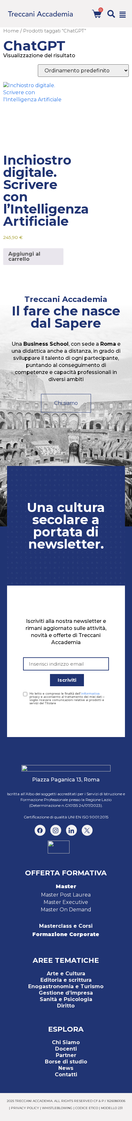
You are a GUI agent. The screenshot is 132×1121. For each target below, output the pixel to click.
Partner (66, 1055)
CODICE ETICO (86, 1108)
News (65, 1068)
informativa (90, 693)
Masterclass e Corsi (66, 926)
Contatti (66, 1074)
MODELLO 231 (112, 1108)
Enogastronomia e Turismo (65, 986)
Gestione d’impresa (66, 993)
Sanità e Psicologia (66, 999)
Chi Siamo (66, 1042)
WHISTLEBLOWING (57, 1108)
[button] (111, 13)
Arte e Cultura (66, 974)
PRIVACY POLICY (25, 1108)
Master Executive (66, 902)
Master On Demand (66, 910)
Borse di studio (66, 1062)
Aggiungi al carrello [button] (24, 256)
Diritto (66, 1006)
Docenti (66, 1049)
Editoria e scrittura (66, 980)
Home (11, 31)
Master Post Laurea (66, 895)
